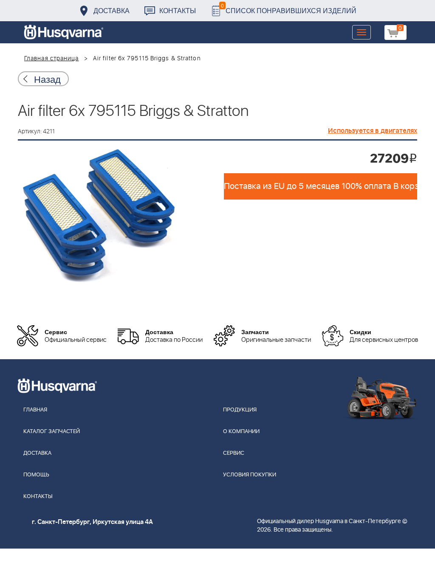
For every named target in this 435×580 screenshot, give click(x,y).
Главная (35, 410)
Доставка (111, 10)
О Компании (241, 432)
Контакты (177, 10)
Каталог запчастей (51, 432)
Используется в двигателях (372, 131)
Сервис (233, 453)
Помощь (36, 475)
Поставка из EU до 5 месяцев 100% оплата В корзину (320, 186)
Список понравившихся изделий (288, 8)
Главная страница (51, 58)
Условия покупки (249, 475)
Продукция (240, 410)
